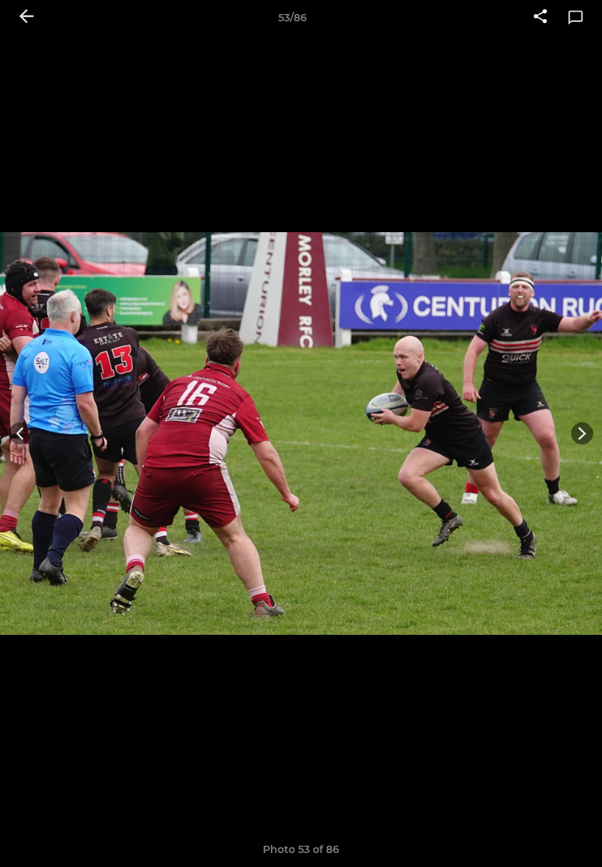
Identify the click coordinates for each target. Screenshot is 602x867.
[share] (540, 17)
